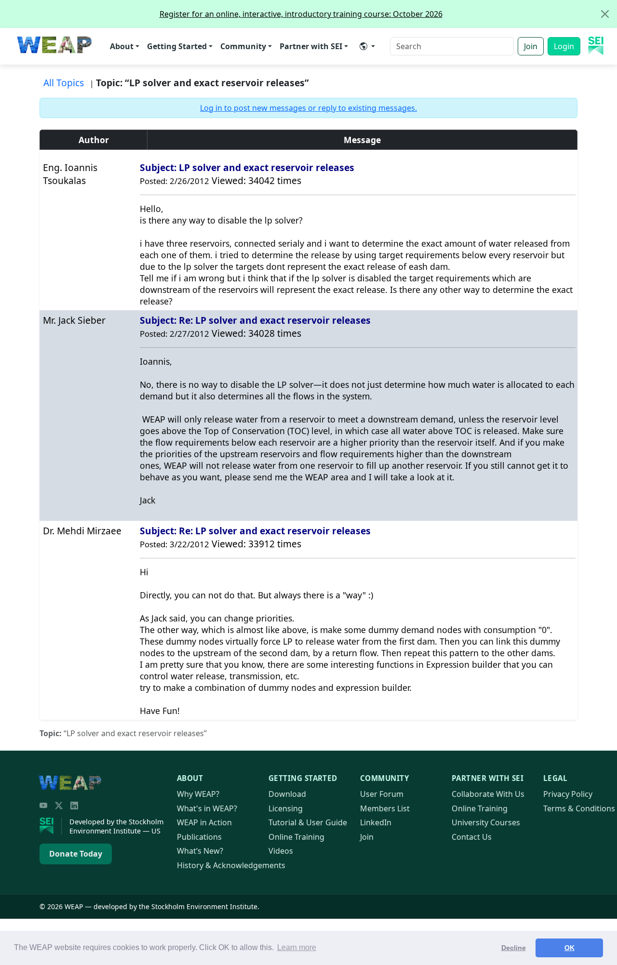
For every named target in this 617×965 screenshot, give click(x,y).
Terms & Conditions (579, 808)
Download (287, 794)
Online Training (296, 837)
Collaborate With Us (488, 794)
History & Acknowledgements (231, 865)
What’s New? (200, 851)
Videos (280, 851)
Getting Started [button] (177, 46)
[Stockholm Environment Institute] (51, 826)
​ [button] (367, 46)
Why (198, 794)
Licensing (285, 808)
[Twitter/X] (59, 805)
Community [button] (243, 46)
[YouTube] (43, 805)
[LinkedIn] (74, 805)
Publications (199, 837)
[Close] (605, 13)
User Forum (381, 794)
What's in (207, 808)
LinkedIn (375, 822)
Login (564, 46)
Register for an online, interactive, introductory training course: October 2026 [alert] (301, 14)
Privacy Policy (567, 794)
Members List (385, 808)
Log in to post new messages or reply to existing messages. (308, 108)
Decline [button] (513, 948)
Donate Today (75, 853)
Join (530, 46)
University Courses (486, 822)
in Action (204, 822)
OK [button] (569, 948)
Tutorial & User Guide (307, 822)
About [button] (122, 46)
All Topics (63, 82)
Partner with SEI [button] (311, 46)
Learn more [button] (296, 947)
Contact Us (472, 837)
